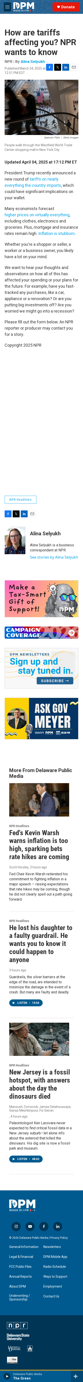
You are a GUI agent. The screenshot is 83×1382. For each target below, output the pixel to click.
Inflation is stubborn (56, 233)
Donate (68, 7)
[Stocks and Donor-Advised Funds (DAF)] (41, 598)
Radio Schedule (54, 1266)
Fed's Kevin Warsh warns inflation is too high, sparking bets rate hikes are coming (39, 845)
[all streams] (77, 1376)
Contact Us (51, 1296)
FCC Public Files (20, 1266)
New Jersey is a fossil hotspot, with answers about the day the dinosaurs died (39, 1084)
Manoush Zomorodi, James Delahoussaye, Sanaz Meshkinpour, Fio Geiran (40, 1108)
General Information (24, 1247)
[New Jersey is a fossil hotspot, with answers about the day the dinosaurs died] (39, 1039)
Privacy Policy (59, 1237)
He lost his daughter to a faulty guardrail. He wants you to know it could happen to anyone (40, 944)
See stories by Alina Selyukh (54, 557)
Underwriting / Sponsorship (19, 1297)
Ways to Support (55, 1276)
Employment (52, 1286)
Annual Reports (20, 1276)
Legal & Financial (21, 1257)
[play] (7, 1376)
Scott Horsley (19, 867)
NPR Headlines (20, 499)
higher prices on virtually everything (37, 214)
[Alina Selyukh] (15, 540)
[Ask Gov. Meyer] (41, 718)
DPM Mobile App (55, 1257)
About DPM (17, 1286)
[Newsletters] (41, 668)
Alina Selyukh (33, 61)
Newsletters (52, 1247)
